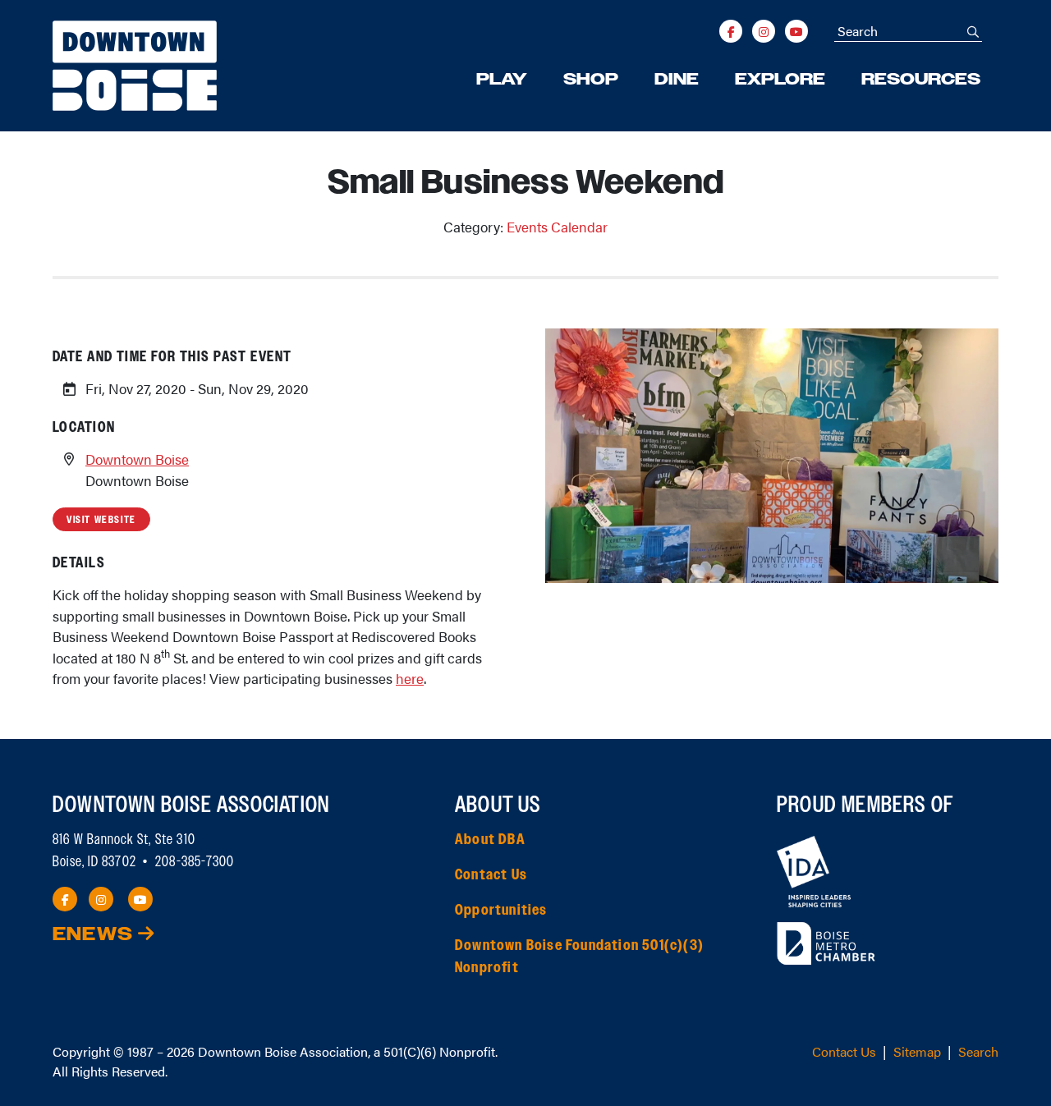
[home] (135, 66)
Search (978, 1051)
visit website (101, 519)
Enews (95, 935)
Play (501, 79)
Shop (590, 79)
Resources (920, 79)
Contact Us (491, 875)
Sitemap (917, 1051)
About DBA (490, 840)
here (410, 678)
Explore (780, 79)
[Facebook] (730, 31)
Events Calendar (557, 226)
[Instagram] (763, 31)
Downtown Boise (137, 459)
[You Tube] (796, 31)
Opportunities (501, 910)
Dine (676, 79)
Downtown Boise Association (283, 1051)
